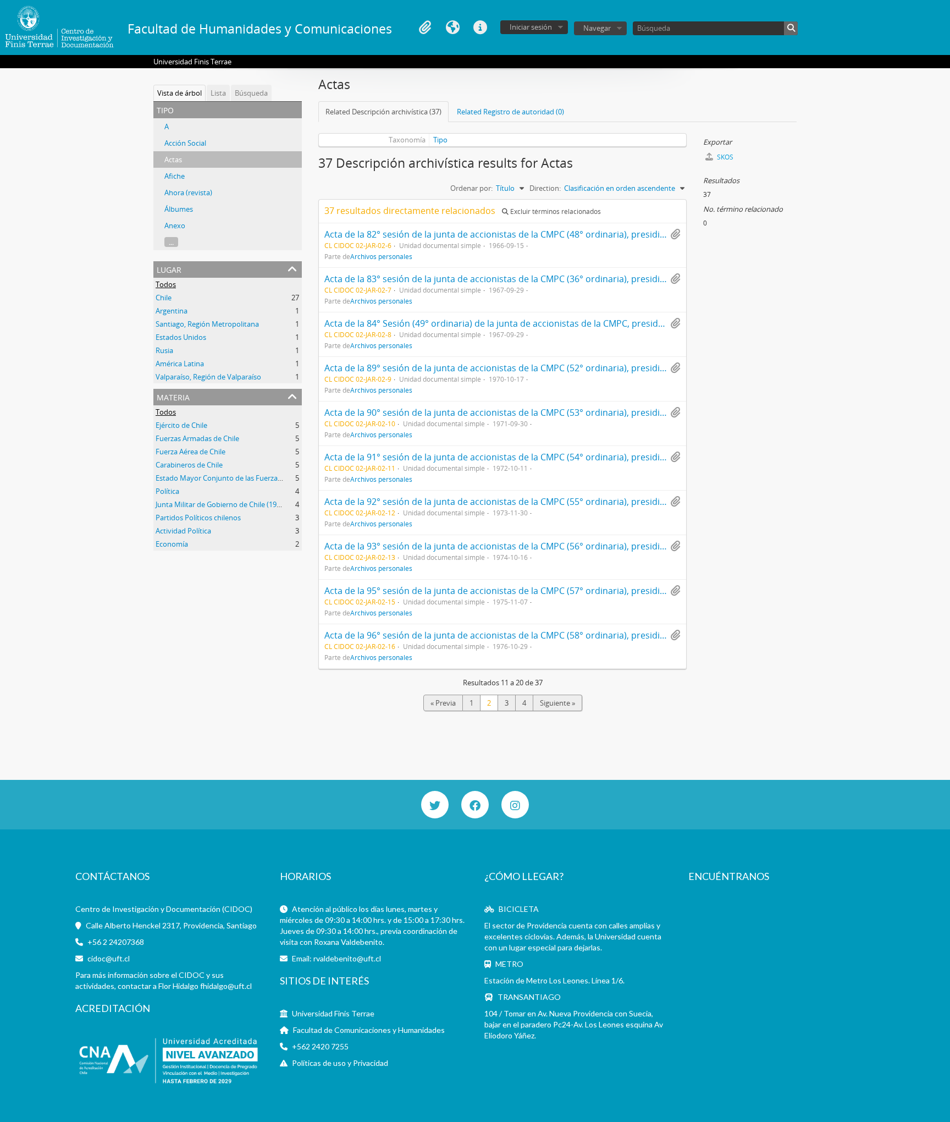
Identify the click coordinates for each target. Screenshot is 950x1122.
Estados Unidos (181, 337)
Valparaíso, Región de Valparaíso (208, 377)
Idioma (452, 27)
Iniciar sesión (531, 27)
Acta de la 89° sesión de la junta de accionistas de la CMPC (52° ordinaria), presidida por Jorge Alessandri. (541, 368)
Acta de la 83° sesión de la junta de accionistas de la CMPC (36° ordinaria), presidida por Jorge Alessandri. (541, 279)
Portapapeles (425, 27)
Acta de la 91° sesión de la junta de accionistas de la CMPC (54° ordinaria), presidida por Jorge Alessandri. (541, 457)
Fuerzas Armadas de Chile (197, 438)
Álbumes (178, 209)
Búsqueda (251, 93)
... (171, 242)
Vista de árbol (179, 93)
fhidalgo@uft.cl (226, 986)
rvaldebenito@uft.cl (347, 958)
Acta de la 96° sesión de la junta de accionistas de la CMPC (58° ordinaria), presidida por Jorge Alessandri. (541, 635)
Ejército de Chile (181, 425)
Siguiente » (557, 703)
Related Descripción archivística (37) (383, 112)
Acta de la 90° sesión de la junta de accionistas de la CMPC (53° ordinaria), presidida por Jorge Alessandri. (541, 412)
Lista (218, 93)
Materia (173, 396)
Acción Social (185, 143)
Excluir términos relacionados (555, 211)
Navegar (597, 28)
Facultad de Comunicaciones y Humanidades (369, 1030)
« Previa (443, 703)
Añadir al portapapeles (675, 234)
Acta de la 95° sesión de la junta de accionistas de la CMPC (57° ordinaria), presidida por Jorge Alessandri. (541, 591)
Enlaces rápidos (480, 27)
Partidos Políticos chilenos (198, 517)
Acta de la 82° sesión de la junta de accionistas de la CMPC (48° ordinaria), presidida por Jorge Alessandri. (541, 234)
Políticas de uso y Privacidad (340, 1063)
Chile (164, 297)
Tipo (440, 140)
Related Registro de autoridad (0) (510, 112)
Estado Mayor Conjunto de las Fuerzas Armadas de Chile (247, 478)
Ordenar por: (471, 188)
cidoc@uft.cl (108, 958)
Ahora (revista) (188, 192)
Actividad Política (183, 531)
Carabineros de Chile (189, 465)
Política (167, 491)
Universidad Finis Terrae (333, 1013)
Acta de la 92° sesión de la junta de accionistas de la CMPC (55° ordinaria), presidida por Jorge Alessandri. (541, 502)
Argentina (171, 311)
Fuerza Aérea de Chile (190, 452)
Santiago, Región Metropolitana (207, 324)
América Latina (180, 364)
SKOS (724, 157)
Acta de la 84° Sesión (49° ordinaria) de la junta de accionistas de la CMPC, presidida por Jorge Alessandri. (541, 323)
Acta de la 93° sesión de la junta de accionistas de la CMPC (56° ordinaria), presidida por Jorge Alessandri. (541, 546)
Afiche (174, 176)
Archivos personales (381, 256)
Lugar (169, 268)
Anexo (174, 225)
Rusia (164, 350)
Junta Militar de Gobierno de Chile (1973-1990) (230, 504)
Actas (173, 159)
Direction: (545, 188)
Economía (172, 544)
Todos (166, 284)
